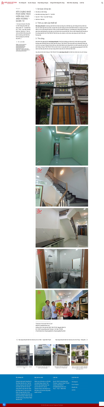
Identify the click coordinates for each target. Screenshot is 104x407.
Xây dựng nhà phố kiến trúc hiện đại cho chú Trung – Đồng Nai (70, 339)
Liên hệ (82, 2)
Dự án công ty (32, 2)
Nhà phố (18, 8)
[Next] (88, 359)
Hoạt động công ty (43, 2)
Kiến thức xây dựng (72, 2)
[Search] (102, 2)
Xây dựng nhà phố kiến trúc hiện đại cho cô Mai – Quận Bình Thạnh (34, 339)
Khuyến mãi (74, 387)
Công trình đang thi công (57, 2)
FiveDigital (60, 405)
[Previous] (16, 359)
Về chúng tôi (22, 2)
